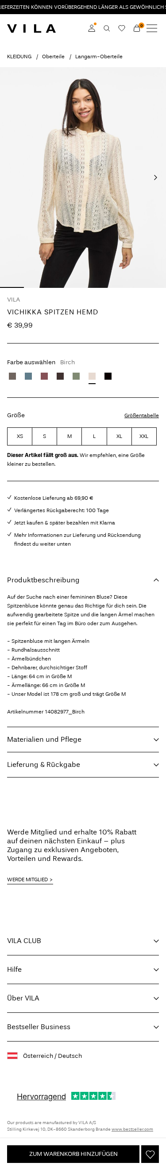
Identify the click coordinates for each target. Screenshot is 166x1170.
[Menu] (152, 28)
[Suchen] (107, 28)
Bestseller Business (38, 1027)
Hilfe (14, 969)
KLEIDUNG (19, 56)
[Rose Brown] (44, 376)
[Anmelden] (92, 28)
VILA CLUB (24, 940)
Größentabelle (141, 415)
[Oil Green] (76, 376)
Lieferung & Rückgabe (43, 764)
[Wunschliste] (122, 28)
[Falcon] (12, 376)
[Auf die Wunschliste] (150, 1154)
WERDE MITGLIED (27, 879)
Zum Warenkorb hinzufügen (73, 1154)
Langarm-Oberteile (99, 56)
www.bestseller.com (132, 1129)
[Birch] (92, 376)
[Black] (108, 376)
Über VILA (23, 998)
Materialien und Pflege (44, 739)
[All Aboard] (28, 376)
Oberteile (53, 56)
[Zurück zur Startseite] (31, 28)
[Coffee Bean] (60, 376)
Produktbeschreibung (43, 580)
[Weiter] (155, 177)
